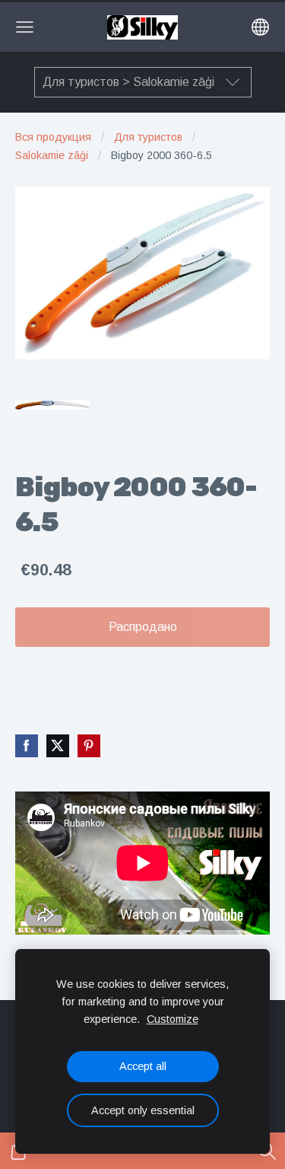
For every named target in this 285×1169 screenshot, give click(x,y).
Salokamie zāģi (51, 155)
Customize (172, 1019)
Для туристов (148, 137)
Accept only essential (143, 1110)
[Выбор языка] (260, 27)
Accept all (142, 1066)
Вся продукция (53, 137)
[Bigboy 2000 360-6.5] (52, 404)
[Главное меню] (25, 27)
